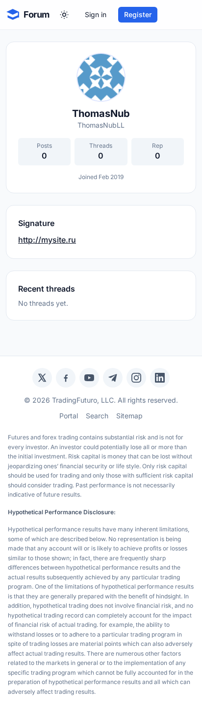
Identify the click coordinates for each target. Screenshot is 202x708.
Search (97, 415)
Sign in (95, 14)
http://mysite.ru (47, 240)
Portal (68, 415)
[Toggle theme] (64, 14)
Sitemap (129, 415)
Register (138, 14)
